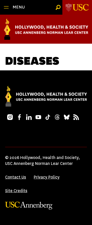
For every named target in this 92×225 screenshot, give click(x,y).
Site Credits (16, 190)
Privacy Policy (47, 177)
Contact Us (15, 177)
